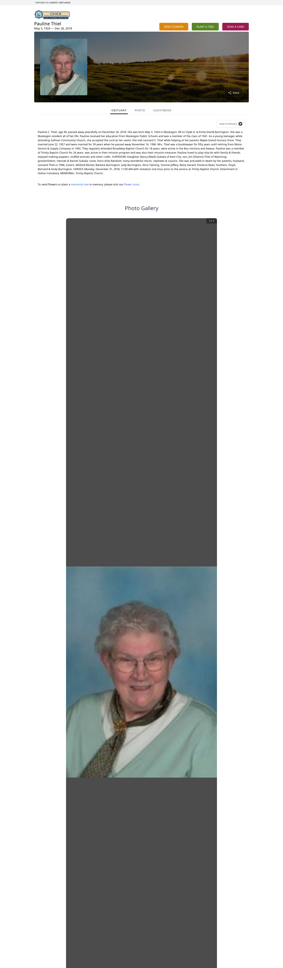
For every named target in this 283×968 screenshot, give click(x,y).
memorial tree (80, 184)
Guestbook (162, 110)
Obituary (118, 110)
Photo (140, 110)
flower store (131, 184)
